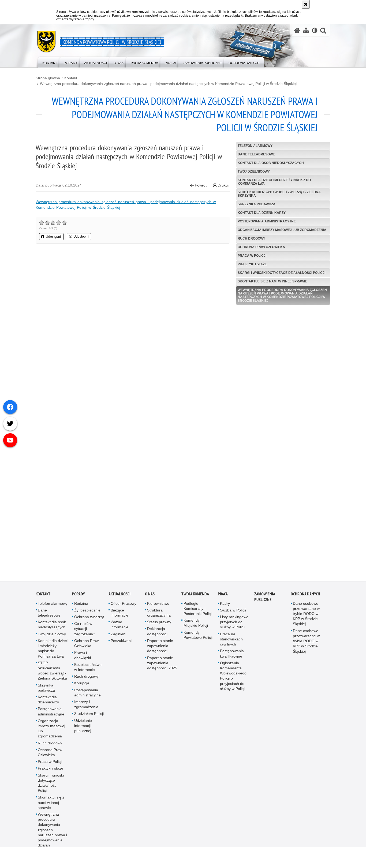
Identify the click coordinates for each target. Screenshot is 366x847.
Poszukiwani (121, 643)
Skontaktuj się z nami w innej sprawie (272, 281)
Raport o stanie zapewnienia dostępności (160, 648)
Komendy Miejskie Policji (196, 625)
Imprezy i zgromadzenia (86, 707)
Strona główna (48, 78)
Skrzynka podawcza (256, 204)
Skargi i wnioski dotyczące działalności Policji (281, 273)
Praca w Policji (252, 256)
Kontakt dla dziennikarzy (262, 213)
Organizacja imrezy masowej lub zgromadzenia (282, 230)
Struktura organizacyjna (159, 615)
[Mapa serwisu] (306, 30)
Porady (78, 597)
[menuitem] (50, 62)
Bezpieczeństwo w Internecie (88, 670)
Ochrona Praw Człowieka (261, 247)
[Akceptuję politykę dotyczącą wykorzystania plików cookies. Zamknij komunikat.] (306, 4)
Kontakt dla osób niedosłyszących (271, 163)
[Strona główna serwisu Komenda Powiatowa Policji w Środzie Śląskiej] (297, 30)
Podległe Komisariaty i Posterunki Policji (198, 611)
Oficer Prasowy (123, 606)
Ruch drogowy (251, 238)
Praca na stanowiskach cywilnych (231, 642)
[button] (323, 30)
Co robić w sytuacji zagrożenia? (84, 631)
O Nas (150, 597)
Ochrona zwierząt (89, 620)
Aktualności (119, 597)
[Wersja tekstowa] (315, 30)
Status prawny (159, 625)
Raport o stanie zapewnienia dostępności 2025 (162, 665)
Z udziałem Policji (89, 716)
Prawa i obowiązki (82, 658)
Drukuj (223, 185)
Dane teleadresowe (256, 154)
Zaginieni (118, 637)
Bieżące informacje (119, 615)
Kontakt (70, 78)
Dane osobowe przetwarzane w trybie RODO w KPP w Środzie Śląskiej (306, 644)
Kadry (225, 606)
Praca (223, 597)
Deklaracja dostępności (157, 634)
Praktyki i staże (252, 264)
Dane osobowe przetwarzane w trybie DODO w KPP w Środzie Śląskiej (306, 616)
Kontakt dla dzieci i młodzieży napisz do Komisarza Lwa (274, 181)
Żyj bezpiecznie (87, 613)
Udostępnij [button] (54, 236)
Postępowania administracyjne (267, 221)
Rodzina (81, 606)
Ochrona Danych (305, 597)
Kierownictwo (158, 606)
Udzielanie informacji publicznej (83, 728)
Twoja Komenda (195, 597)
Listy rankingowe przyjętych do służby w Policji (234, 625)
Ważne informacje (119, 627)
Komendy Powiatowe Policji (198, 638)
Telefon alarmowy (255, 146)
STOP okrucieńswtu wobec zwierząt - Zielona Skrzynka (279, 193)
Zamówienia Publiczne (264, 599)
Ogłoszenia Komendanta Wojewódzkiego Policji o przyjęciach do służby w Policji (233, 679)
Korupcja (81, 686)
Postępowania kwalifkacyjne (232, 656)
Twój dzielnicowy (254, 171)
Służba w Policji (233, 613)
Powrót (201, 185)
